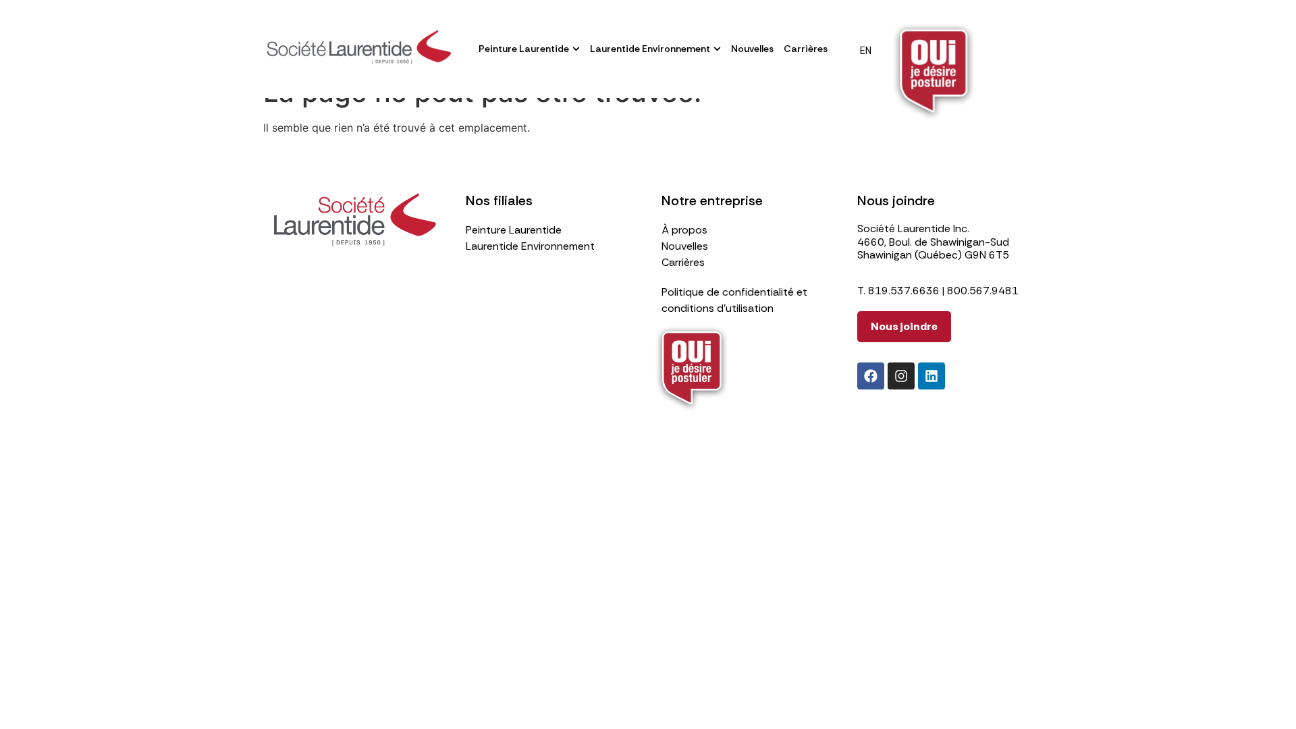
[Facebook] (870, 375)
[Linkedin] (931, 375)
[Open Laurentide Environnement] (717, 49)
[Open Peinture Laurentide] (576, 49)
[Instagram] (901, 375)
